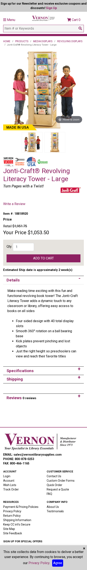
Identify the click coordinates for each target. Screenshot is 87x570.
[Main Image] (32, 142)
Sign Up (51, 8)
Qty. (9, 246)
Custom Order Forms (61, 480)
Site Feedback (12, 533)
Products (21, 41)
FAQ (49, 493)
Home (6, 41)
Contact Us (54, 476)
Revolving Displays (69, 41)
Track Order (11, 489)
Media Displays (42, 41)
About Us (53, 507)
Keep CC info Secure (16, 524)
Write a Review (14, 204)
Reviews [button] (21, 397)
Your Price (14, 232)
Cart (75, 20)
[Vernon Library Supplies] (43, 18)
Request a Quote (58, 489)
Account (8, 480)
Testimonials (55, 511)
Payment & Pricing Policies (20, 507)
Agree (57, 563)
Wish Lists (9, 485)
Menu (10, 20)
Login (6, 476)
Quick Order (54, 485)
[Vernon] (40, 441)
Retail (7, 226)
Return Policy (12, 515)
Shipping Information (17, 520)
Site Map (9, 529)
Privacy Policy (12, 511)
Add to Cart (43, 258)
